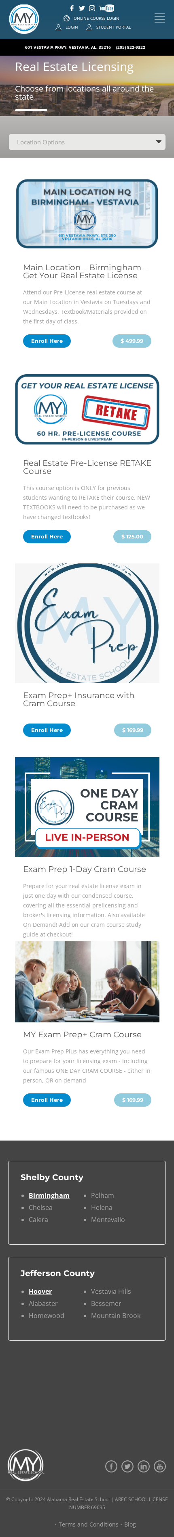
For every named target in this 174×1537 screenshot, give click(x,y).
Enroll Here (47, 341)
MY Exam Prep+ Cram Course (82, 1034)
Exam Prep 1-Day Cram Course (84, 869)
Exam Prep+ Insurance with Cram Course (79, 699)
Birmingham (49, 1195)
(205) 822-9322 (130, 47)
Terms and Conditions (89, 1524)
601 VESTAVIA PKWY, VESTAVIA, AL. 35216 (68, 47)
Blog (130, 1524)
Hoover (40, 1291)
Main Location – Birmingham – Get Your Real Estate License (85, 271)
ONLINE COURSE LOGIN (96, 18)
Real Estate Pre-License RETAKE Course (87, 467)
